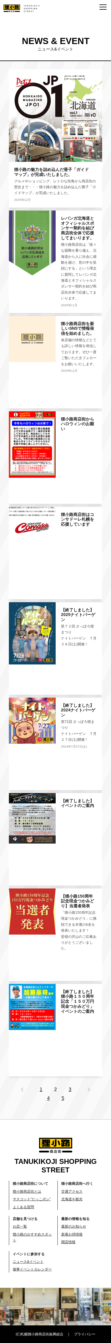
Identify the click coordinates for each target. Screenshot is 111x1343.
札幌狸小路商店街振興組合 (42, 1334)
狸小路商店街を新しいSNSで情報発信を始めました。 (77, 328)
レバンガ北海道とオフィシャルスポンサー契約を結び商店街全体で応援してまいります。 (77, 228)
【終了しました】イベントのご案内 (77, 803)
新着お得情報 (72, 1234)
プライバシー (84, 1334)
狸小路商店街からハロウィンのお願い (77, 424)
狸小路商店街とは (27, 1191)
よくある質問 (23, 1207)
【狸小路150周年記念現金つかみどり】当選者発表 (77, 901)
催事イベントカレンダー (32, 1269)
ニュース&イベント (28, 1262)
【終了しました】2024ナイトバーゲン (78, 710)
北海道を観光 (72, 1199)
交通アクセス (72, 1191)
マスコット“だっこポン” (32, 1199)
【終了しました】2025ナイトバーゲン (78, 614)
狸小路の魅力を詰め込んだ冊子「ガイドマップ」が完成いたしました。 (51, 172)
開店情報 (68, 1242)
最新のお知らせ (73, 1226)
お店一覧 (20, 1226)
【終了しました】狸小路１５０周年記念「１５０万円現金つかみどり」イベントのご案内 (77, 1001)
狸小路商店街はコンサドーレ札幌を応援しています (77, 519)
